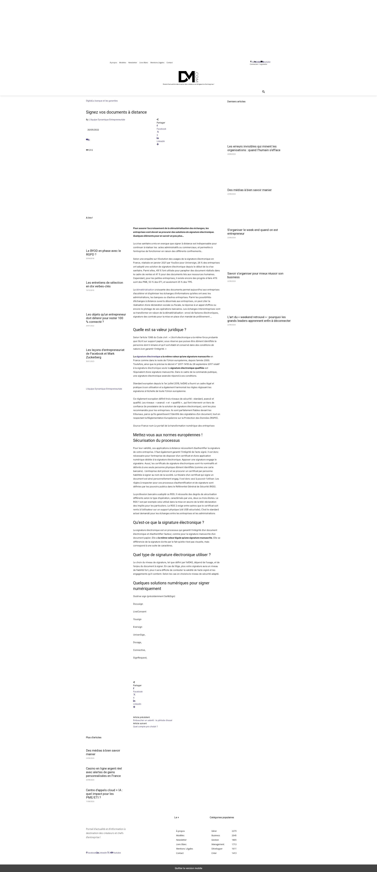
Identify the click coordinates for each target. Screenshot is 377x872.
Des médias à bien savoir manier (249, 190)
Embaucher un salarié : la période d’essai (152, 720)
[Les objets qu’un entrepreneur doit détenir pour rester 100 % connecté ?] (106, 301)
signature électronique (148, 356)
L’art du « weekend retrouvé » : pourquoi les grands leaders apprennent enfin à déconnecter (259, 319)
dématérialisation (145, 289)
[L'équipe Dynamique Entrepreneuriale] (95, 385)
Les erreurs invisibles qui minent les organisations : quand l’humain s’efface (253, 148)
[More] (188, 144)
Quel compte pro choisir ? (145, 726)
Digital (89, 100)
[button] (263, 91)
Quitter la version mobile (188, 868)
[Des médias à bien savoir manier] (259, 170)
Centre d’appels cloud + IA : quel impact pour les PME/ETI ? (104, 793)
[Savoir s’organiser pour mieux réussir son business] (259, 254)
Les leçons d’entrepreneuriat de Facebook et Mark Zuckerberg (105, 353)
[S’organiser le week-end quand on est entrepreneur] (259, 210)
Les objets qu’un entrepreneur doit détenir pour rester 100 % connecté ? (106, 318)
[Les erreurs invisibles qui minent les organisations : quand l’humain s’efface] (259, 127)
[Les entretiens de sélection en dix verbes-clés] (106, 269)
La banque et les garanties (105, 100)
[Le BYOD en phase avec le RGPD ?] (106, 237)
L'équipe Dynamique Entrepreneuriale (107, 119)
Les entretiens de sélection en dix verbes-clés (104, 284)
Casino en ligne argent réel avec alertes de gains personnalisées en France (104, 772)
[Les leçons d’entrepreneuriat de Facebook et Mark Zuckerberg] (106, 336)
